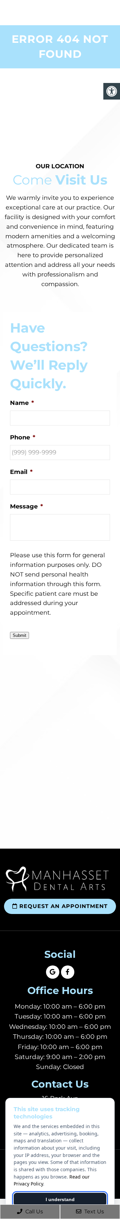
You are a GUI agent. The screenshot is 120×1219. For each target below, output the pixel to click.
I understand (60, 1199)
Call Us (33, 1211)
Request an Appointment (62, 906)
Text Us (93, 1211)
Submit (19, 635)
